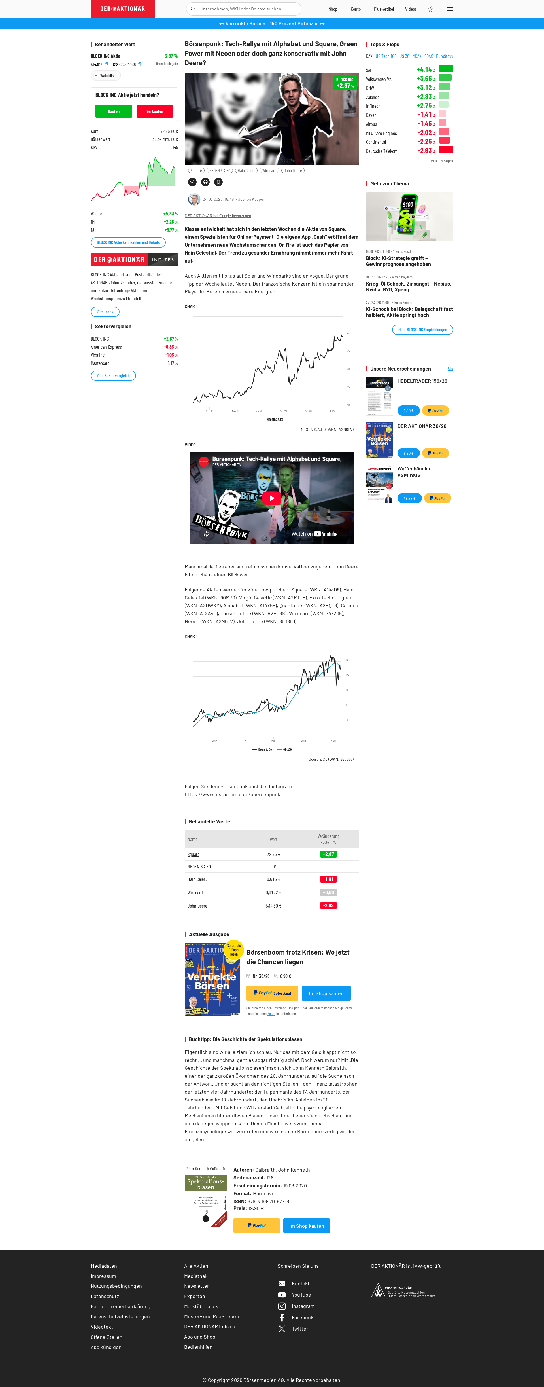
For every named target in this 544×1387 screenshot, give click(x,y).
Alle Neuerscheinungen (443, 369)
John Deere (293, 170)
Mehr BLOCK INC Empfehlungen (422, 329)
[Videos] (411, 9)
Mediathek (196, 1276)
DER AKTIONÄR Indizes (209, 1326)
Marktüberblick (201, 1306)
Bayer (371, 115)
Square (196, 170)
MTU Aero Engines (381, 133)
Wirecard (269, 170)
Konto (271, 1013)
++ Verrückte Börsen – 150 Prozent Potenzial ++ (272, 23)
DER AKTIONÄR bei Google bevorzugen (218, 216)
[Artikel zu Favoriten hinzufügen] (218, 182)
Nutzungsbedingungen (116, 1286)
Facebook (302, 1317)
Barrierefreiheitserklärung (120, 1306)
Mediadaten (104, 1266)
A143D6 (97, 63)
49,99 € (410, 498)
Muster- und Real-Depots (212, 1316)
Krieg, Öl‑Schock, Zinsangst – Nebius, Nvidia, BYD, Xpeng (408, 286)
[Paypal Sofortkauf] (256, 1225)
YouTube (301, 1294)
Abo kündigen (106, 1347)
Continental (376, 142)
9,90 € (409, 410)
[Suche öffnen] (193, 9)
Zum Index (105, 311)
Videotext (102, 1326)
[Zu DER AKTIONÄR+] (384, 9)
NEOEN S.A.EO (219, 170)
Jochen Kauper (251, 199)
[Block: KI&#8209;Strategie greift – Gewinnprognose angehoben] (409, 217)
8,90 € (409, 453)
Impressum (103, 1276)
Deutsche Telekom (382, 151)
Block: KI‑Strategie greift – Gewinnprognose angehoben (398, 261)
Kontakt (301, 1283)
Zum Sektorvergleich (113, 375)
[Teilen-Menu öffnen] (192, 182)
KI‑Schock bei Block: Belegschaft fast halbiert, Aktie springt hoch (409, 312)
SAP (369, 70)
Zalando (372, 97)
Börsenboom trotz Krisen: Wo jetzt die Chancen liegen (298, 957)
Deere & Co (331, 759)
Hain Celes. (246, 170)
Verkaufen (154, 111)
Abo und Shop (199, 1336)
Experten (194, 1296)
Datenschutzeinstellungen (120, 1316)
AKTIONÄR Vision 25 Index (113, 282)
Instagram (303, 1306)
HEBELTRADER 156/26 (422, 381)
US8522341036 (124, 63)
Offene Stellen (106, 1337)
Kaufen (114, 111)
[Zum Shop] (333, 9)
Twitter (300, 1328)
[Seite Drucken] (205, 182)
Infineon (373, 106)
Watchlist (107, 75)
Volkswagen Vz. (379, 79)
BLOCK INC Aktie (105, 56)
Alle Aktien (196, 1266)
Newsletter (196, 1286)
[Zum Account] (355, 9)
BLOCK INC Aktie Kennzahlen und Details (128, 242)
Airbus (371, 124)
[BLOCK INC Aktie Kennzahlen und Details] (134, 179)
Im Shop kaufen (326, 993)
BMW (370, 88)
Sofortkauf (282, 993)
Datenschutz (105, 1296)
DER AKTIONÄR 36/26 (422, 426)
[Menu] (449, 9)
